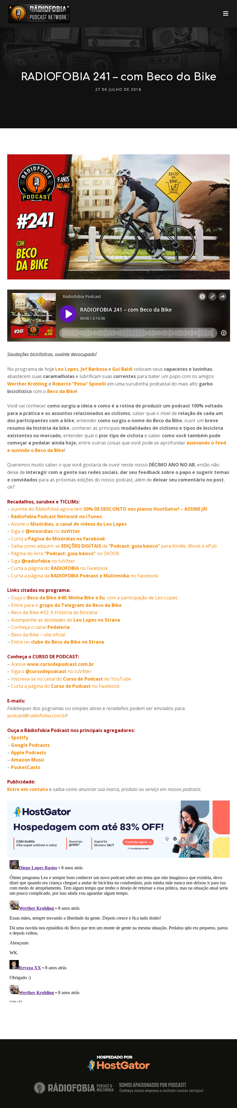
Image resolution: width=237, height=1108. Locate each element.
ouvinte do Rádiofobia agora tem (109, 509)
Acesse (52, 664)
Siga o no (45, 531)
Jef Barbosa (94, 369)
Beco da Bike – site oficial (38, 634)
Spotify (19, 737)
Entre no (57, 642)
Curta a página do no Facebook (59, 568)
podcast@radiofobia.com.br (36, 715)
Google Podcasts (30, 745)
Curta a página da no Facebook (84, 575)
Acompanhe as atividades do (65, 620)
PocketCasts (25, 767)
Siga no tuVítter (43, 561)
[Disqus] (118, 930)
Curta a (58, 539)
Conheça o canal (40, 627)
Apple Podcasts (28, 752)
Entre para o (66, 605)
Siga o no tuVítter (51, 671)
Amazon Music (28, 760)
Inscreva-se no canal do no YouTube (71, 679)
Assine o (69, 524)
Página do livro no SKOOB (65, 553)
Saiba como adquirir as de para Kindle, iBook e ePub (114, 546)
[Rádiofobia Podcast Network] (39, 13)
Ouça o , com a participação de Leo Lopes (94, 597)
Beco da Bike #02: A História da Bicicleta (54, 612)
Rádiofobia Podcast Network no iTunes (56, 516)
